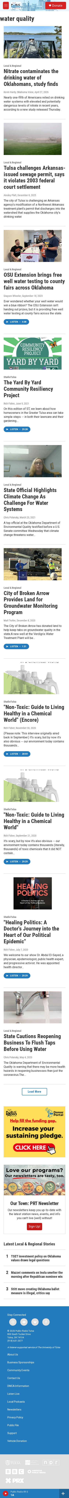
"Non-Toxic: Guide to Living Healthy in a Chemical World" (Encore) (34, 713)
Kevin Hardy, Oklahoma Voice (18, 92)
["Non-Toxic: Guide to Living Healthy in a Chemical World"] (33, 786)
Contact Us (13, 1378)
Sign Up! (34, 1226)
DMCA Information (18, 1386)
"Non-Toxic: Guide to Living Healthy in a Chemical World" (34, 821)
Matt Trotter (10, 620)
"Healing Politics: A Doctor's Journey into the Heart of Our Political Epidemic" (31, 932)
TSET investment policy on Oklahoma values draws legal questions (36, 1258)
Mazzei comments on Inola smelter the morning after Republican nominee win (37, 1274)
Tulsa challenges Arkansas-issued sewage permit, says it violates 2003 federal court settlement (34, 177)
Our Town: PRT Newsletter (34, 1203)
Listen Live (13, 1394)
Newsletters (14, 1409)
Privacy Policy (15, 1417)
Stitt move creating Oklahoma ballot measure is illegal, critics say (35, 1291)
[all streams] (64, 1493)
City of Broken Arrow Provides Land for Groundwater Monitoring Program (31, 602)
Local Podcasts (16, 1401)
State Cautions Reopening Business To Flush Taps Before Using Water (32, 1042)
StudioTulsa (10, 377)
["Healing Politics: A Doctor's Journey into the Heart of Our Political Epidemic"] (33, 893)
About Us (12, 1354)
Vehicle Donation (17, 1441)
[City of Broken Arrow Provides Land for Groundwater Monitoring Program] (33, 564)
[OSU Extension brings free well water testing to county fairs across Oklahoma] (33, 246)
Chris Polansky (11, 517)
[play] (5, 1493)
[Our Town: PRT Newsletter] (34, 1180)
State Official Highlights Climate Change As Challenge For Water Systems (30, 499)
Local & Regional (12, 65)
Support (12, 1433)
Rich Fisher (9, 403)
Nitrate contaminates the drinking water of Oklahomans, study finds (31, 77)
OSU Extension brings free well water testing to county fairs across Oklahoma (34, 281)
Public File (13, 1425)
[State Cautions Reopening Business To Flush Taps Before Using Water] (33, 1007)
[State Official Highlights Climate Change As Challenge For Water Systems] (33, 461)
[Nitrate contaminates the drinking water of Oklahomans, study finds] (33, 42)
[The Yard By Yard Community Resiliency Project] (33, 354)
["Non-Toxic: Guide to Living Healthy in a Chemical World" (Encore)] (33, 678)
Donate (57, 5)
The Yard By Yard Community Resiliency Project (28, 388)
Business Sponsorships (20, 1362)
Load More (34, 1091)
